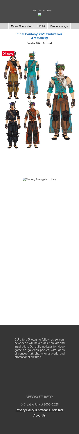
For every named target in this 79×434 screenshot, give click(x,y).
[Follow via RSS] (17, 332)
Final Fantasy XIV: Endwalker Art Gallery (39, 36)
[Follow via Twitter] (50, 332)
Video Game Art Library (42, 11)
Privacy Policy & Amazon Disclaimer (39, 410)
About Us (39, 415)
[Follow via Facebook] (39, 332)
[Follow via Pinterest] (62, 332)
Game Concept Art (22, 26)
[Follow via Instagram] (28, 332)
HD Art (41, 26)
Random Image (59, 26)
